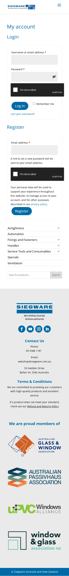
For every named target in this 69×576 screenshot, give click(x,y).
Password (23, 69)
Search (56, 275)
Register (21, 211)
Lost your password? (23, 114)
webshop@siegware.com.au (34, 361)
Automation (16, 234)
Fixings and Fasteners (22, 240)
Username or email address (34, 52)
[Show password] (54, 77)
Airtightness (16, 228)
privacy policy (39, 204)
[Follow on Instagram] (38, 329)
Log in (20, 105)
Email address (26, 142)
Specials (13, 257)
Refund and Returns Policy (43, 406)
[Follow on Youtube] (30, 329)
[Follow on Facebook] (21, 329)
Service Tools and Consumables (29, 251)
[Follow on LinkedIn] (47, 329)
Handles (13, 245)
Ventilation (15, 263)
